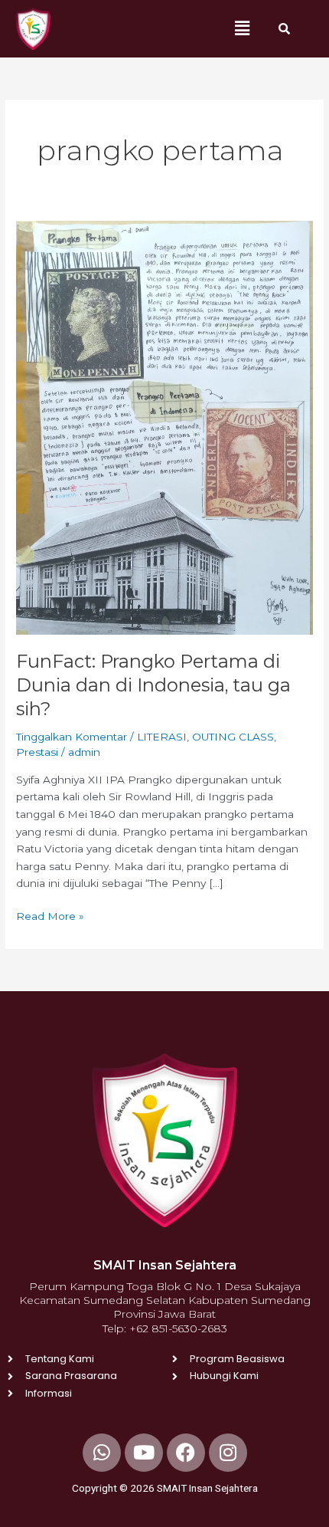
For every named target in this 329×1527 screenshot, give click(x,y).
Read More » (50, 915)
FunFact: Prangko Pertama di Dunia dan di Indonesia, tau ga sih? (153, 685)
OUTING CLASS (233, 737)
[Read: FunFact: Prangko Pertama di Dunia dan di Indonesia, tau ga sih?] (164, 426)
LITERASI (162, 737)
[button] (243, 28)
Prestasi (37, 752)
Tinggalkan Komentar (71, 737)
